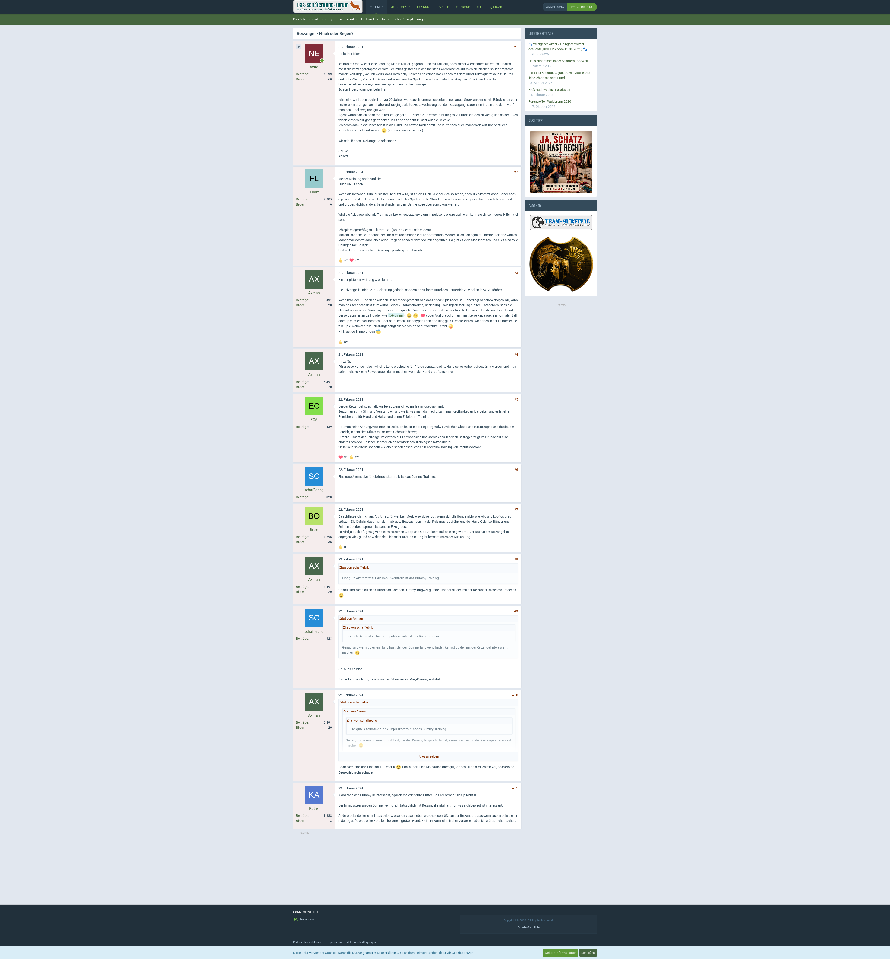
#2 (516, 172)
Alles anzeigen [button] (429, 756)
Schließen (588, 953)
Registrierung (582, 7)
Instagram (306, 919)
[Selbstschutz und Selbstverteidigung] (560, 264)
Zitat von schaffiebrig (354, 567)
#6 (516, 470)
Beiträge (302, 74)
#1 (516, 47)
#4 (516, 354)
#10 (515, 695)
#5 (516, 399)
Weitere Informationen (560, 953)
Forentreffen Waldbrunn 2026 (549, 101)
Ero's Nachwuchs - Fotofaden (549, 90)
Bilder (300, 79)
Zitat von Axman (351, 618)
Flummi (397, 315)
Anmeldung (555, 7)
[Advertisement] (407, 867)
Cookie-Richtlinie (529, 927)
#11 (515, 788)
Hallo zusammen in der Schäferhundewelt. (558, 61)
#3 (516, 273)
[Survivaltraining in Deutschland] (560, 223)
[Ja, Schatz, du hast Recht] (560, 162)
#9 (516, 611)
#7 (516, 509)
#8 (516, 559)
